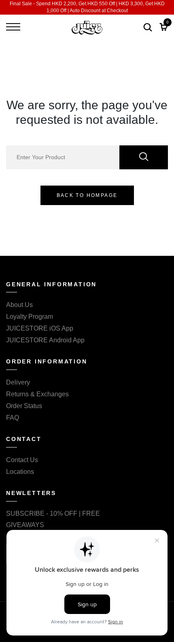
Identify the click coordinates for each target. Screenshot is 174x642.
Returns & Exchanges (37, 394)
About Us (19, 304)
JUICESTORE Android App (45, 340)
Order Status (24, 405)
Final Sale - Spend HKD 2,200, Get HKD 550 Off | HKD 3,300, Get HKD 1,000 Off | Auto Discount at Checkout (87, 7)
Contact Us (22, 459)
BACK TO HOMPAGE (87, 195)
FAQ (12, 417)
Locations (20, 471)
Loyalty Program (29, 316)
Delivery (18, 382)
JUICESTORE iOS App (39, 328)
